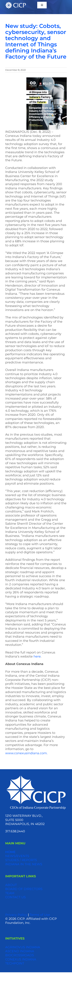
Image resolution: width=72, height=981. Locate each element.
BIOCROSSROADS (19, 955)
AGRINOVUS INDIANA (22, 947)
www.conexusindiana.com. (26, 753)
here (37, 656)
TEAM (9, 893)
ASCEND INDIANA (19, 951)
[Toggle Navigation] (42, 5)
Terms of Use (40, 915)
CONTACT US (15, 897)
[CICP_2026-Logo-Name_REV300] (36, 776)
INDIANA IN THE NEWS (23, 864)
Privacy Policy (16, 915)
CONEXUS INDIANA (20, 959)
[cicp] (15, 3)
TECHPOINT (14, 963)
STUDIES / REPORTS (21, 860)
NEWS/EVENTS (17, 856)
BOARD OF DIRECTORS (23, 889)
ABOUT (11, 885)
